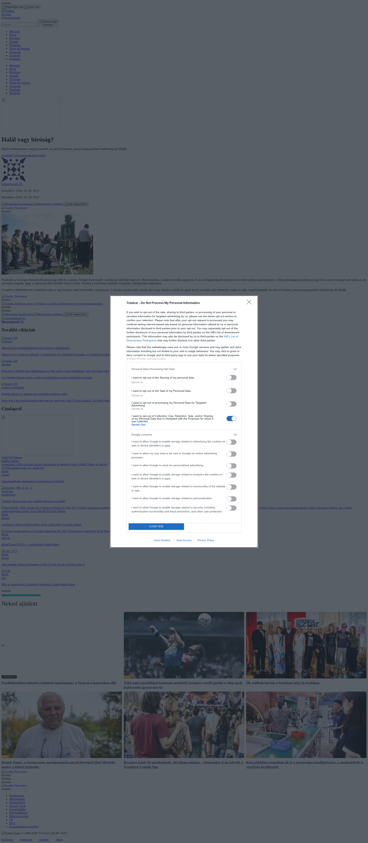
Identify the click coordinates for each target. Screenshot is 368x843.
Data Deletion (162, 540)
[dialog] (184, 421)
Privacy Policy (205, 540)
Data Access (184, 540)
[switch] (232, 377)
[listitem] (184, 369)
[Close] (250, 303)
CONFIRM (156, 526)
